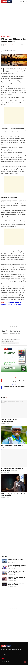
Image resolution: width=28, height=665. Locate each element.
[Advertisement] (14, 115)
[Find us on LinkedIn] (4, 661)
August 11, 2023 (20, 44)
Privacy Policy (13, 654)
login (5, 374)
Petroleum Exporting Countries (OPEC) (10, 343)
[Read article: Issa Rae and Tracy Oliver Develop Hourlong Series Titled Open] (4, 578)
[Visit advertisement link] (14, 18)
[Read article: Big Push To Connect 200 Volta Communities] (14, 435)
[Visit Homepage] (6, 1)
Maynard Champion (9, 44)
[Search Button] (26, 1)
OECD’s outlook (5, 341)
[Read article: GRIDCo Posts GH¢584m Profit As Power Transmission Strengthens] (14, 409)
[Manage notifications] (25, 662)
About (2, 654)
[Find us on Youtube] (6, 661)
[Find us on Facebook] (1, 661)
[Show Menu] (23, 1)
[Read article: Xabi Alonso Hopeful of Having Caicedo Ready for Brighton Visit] (4, 584)
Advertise (7, 654)
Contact (19, 654)
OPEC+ (11, 341)
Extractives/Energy (6, 36)
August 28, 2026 (5, 423)
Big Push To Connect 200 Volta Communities (12, 445)
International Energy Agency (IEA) (12, 339)
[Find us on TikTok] (8, 661)
